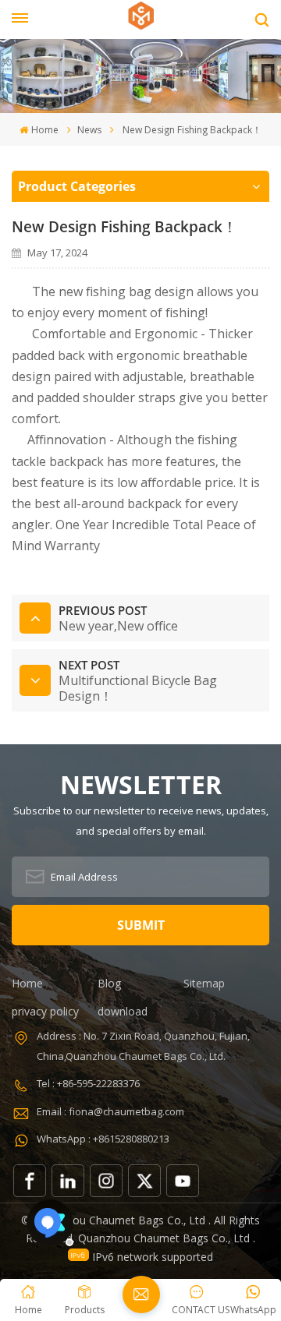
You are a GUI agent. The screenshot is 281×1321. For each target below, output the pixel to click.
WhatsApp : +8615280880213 (103, 1139)
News (89, 129)
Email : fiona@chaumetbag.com (110, 1111)
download (123, 1011)
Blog (109, 983)
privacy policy (45, 1011)
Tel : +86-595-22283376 (88, 1083)
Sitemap (204, 983)
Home (44, 129)
